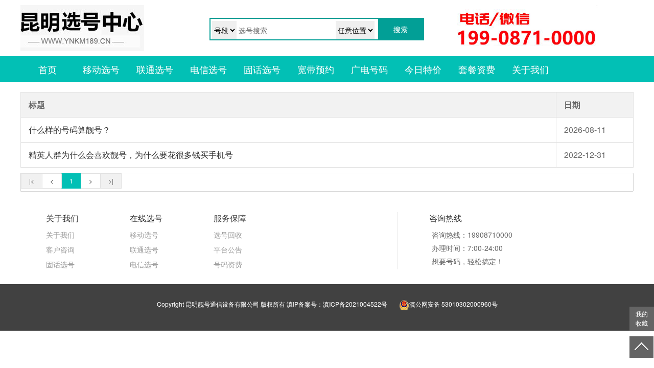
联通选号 (154, 69)
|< (31, 180)
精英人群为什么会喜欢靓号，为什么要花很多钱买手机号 (131, 154)
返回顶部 (641, 347)
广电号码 (369, 69)
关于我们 (530, 69)
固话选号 (262, 69)
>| (110, 180)
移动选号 (101, 69)
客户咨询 (60, 249)
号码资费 (228, 264)
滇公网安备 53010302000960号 (453, 304)
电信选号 (208, 69)
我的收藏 (642, 319)
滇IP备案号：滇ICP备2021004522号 (337, 304)
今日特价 (423, 69)
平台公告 (228, 249)
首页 (47, 69)
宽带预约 (315, 69)
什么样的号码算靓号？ (69, 129)
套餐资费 (476, 69)
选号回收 (228, 234)
